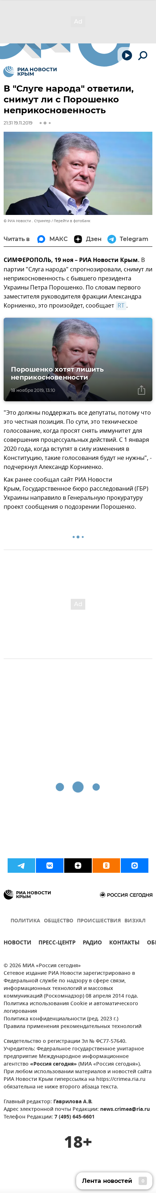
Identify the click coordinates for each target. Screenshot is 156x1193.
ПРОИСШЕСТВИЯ (99, 921)
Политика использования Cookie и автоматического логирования (71, 1008)
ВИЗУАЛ (134, 921)
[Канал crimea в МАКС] (134, 865)
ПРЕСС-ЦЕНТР (56, 943)
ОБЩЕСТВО (58, 921)
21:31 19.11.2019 (18, 123)
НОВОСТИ (17, 943)
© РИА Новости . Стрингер (27, 221)
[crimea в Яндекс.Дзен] (78, 865)
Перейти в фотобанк (72, 221)
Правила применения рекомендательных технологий (72, 1027)
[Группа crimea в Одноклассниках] (106, 865)
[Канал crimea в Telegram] (21, 865)
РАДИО (92, 943)
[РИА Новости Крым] (29, 71)
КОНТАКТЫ (124, 943)
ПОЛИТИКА (25, 921)
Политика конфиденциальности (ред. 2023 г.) (61, 1019)
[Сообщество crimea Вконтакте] (49, 865)
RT (121, 305)
